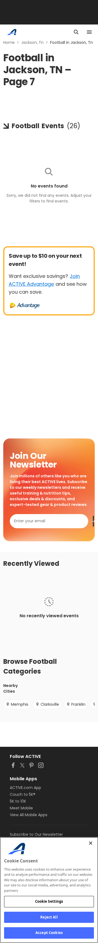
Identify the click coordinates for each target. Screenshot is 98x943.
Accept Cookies (49, 932)
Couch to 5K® (22, 794)
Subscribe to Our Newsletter (36, 834)
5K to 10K (18, 801)
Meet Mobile (21, 808)
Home (9, 42)
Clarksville (50, 704)
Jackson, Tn (32, 42)
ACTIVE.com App (25, 787)
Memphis (19, 704)
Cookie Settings (49, 901)
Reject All (48, 917)
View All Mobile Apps (28, 815)
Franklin (78, 704)
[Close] (91, 843)
